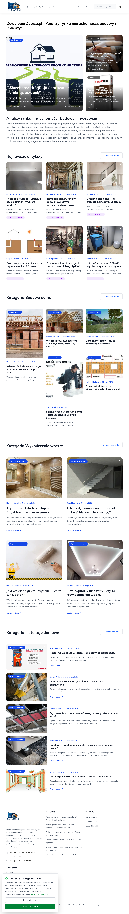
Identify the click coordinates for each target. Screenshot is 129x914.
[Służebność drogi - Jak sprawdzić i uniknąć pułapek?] (44, 73)
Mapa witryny (96, 905)
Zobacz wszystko (111, 155)
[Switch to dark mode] (120, 6)
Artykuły (51, 811)
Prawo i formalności (55, 218)
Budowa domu (57, 7)
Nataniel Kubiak (52, 194)
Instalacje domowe (68, 7)
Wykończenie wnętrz (45, 7)
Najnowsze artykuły (31, 7)
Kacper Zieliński (12, 259)
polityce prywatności (39, 894)
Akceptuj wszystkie (30, 906)
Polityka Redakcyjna (80, 905)
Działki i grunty (80, 7)
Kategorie (11, 867)
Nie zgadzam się (30, 900)
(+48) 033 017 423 (17, 856)
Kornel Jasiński (12, 194)
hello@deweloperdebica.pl (20, 861)
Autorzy (89, 811)
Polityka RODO (64, 905)
